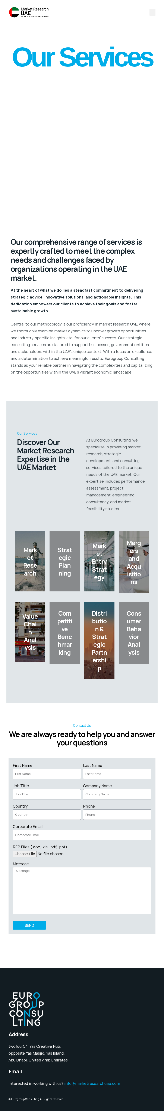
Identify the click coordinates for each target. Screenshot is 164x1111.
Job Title (21, 785)
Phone (89, 806)
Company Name (97, 785)
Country (20, 806)
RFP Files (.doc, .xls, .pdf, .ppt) (40, 846)
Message (21, 863)
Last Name (92, 765)
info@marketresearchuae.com (92, 1083)
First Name (22, 765)
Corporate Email (28, 826)
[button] (152, 12)
